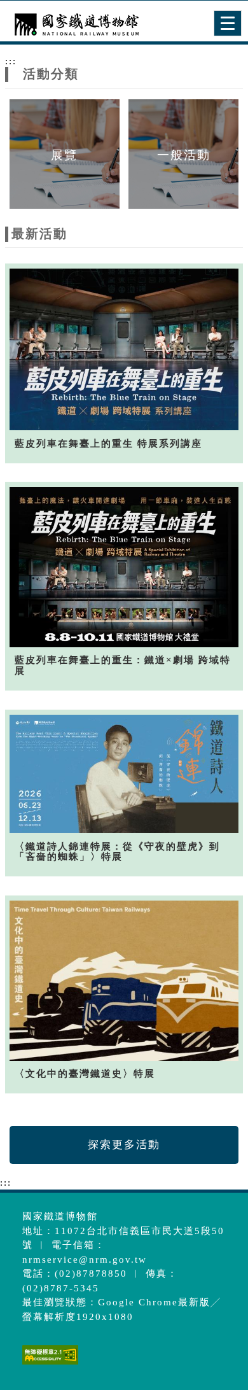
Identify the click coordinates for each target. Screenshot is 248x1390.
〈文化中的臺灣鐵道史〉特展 (85, 1074)
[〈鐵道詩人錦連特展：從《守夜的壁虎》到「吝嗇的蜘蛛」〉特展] (124, 774)
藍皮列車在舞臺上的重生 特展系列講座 (108, 444)
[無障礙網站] (49, 1364)
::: (11, 61)
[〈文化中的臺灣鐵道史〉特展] (124, 980)
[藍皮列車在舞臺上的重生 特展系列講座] (124, 349)
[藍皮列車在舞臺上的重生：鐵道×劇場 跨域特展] (124, 567)
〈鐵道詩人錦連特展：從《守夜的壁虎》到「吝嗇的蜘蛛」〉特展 (117, 851)
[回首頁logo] (73, 24)
